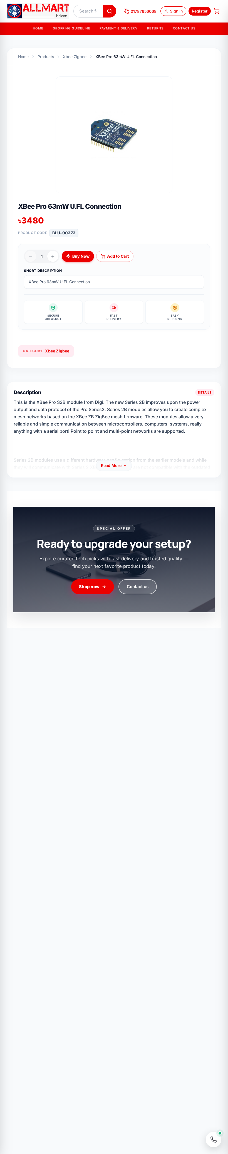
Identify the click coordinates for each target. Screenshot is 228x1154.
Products (46, 56)
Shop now (89, 586)
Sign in (176, 11)
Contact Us (184, 28)
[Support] (213, 1139)
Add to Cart (118, 256)
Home (38, 28)
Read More (111, 465)
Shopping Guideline (71, 28)
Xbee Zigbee (74, 56)
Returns (155, 28)
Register (199, 11)
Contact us (137, 586)
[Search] (109, 11)
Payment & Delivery (118, 28)
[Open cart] (216, 11)
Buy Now (81, 256)
